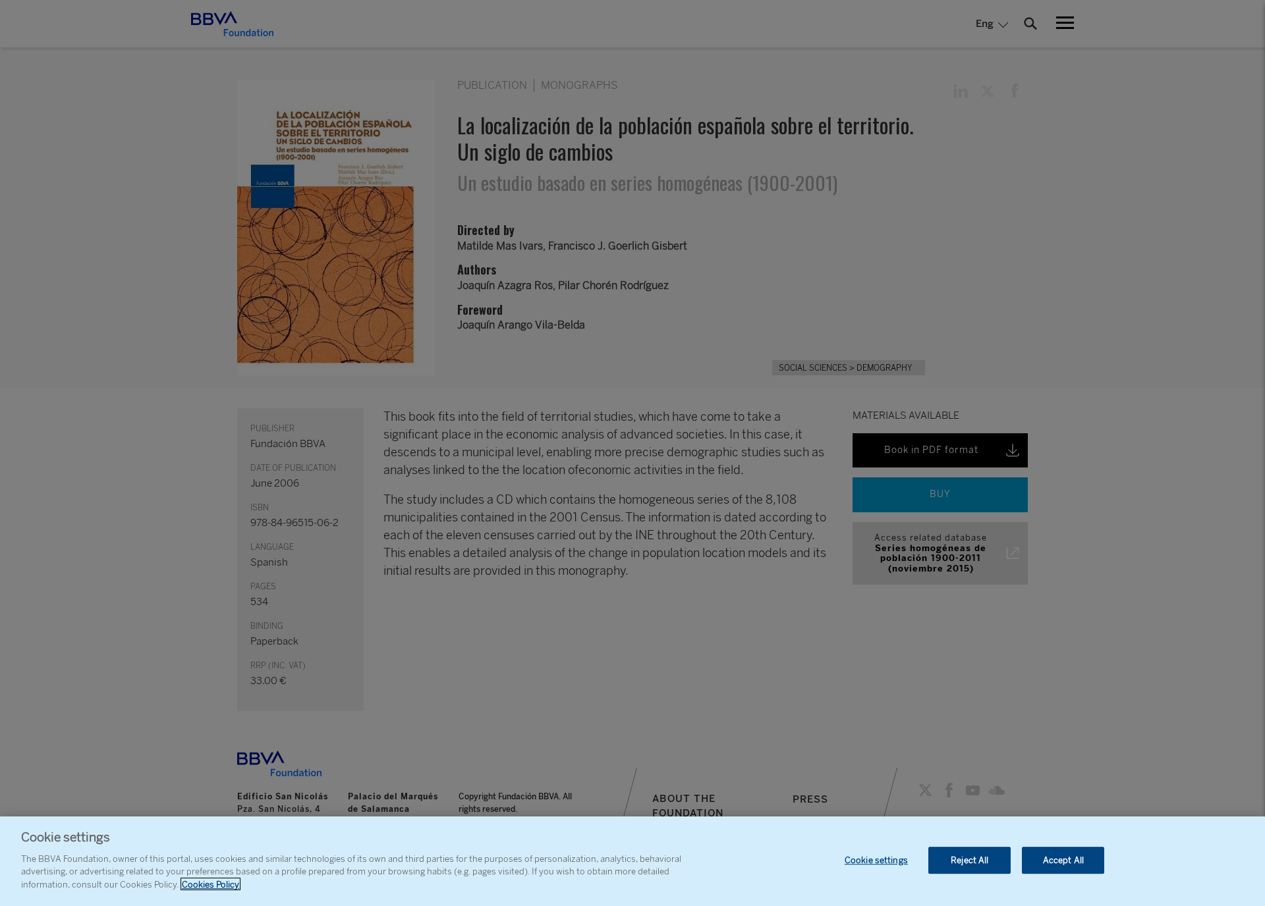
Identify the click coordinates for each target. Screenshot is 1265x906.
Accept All (1063, 860)
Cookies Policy (210, 884)
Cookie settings (876, 860)
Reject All (969, 860)
